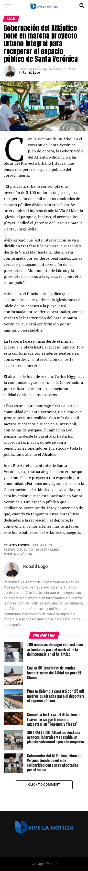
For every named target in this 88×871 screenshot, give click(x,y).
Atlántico (43, 545)
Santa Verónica (19, 554)
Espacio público (19, 549)
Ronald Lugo (31, 72)
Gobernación (48, 549)
